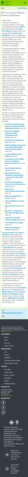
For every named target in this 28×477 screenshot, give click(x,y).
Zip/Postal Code (5, 126)
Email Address (5, 119)
